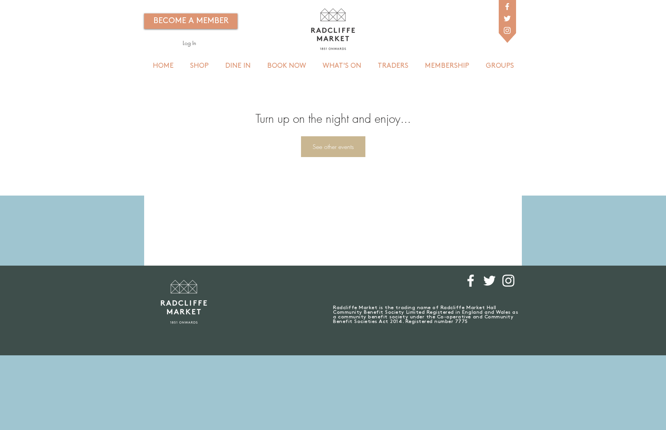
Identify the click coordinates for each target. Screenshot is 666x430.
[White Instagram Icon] (507, 30)
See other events (333, 146)
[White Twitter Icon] (507, 18)
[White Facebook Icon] (507, 6)
